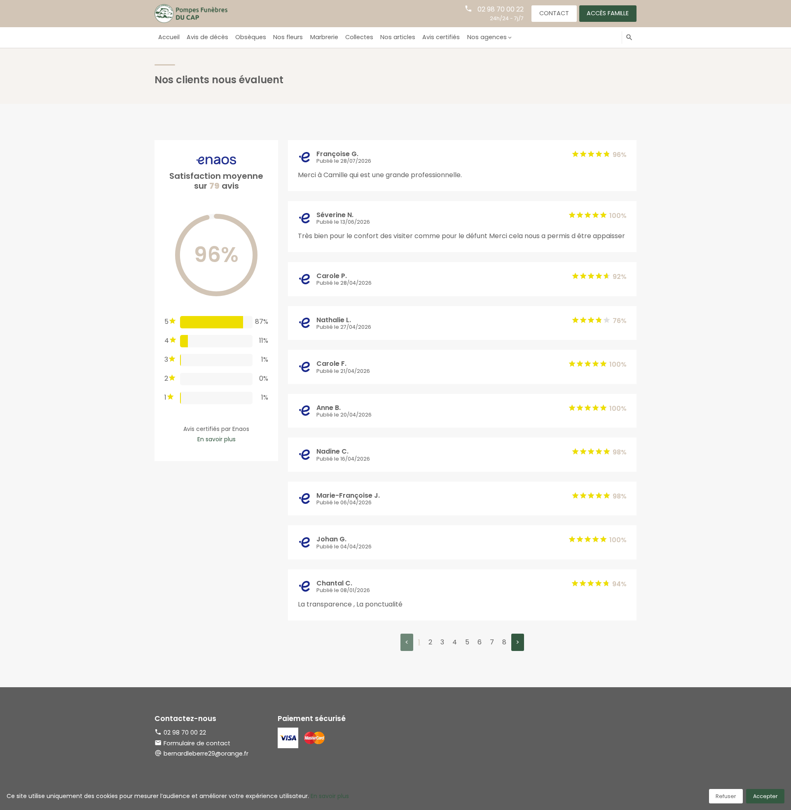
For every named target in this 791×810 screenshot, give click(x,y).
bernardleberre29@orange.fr (206, 753)
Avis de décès (207, 37)
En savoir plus (216, 439)
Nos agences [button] (487, 37)
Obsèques (250, 37)
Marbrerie (324, 37)
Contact (554, 13)
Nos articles (397, 37)
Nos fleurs (288, 37)
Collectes (359, 37)
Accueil (169, 37)
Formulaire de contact (197, 743)
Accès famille (608, 13)
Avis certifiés (441, 37)
